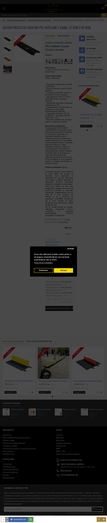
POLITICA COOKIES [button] (43, 263)
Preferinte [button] (43, 270)
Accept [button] (63, 270)
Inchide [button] (70, 249)
